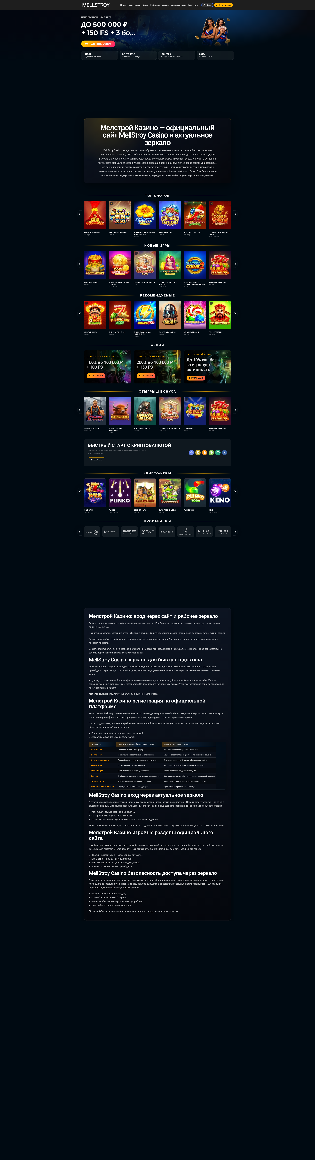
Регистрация (134, 5)
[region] (157, 219)
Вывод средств (178, 5)
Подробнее (96, 460)
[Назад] (80, 214)
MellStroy (95, 5)
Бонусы (192, 5)
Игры (123, 5)
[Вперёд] (235, 214)
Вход (145, 5)
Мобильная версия (159, 5)
